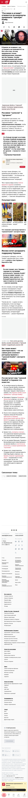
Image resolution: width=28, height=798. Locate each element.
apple (16, 751)
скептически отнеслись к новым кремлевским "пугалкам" (15, 445)
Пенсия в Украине (8, 661)
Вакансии (17, 574)
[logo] (6, 2)
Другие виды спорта (9, 719)
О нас (3, 557)
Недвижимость (8, 698)
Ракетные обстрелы (9, 613)
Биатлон (6, 717)
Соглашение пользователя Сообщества (18, 561)
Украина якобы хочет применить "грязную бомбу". (15, 393)
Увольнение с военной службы (11, 632)
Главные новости (8, 596)
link (15, 541)
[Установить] (14, 787)
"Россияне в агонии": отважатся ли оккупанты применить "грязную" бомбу (21, 6)
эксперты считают (18, 432)
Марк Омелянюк (9, 22)
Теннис (6, 715)
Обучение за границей (9, 693)
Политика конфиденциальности (7, 577)
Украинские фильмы (9, 670)
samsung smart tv (16, 755)
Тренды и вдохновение (10, 704)
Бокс (5, 711)
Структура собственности (18, 577)
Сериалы (6, 676)
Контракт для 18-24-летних (10, 638)
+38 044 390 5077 (19, 535)
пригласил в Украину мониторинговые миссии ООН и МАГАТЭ (14, 418)
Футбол (6, 713)
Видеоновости (7, 602)
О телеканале (5, 566)
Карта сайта (18, 582)
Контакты (17, 571)
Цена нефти (7, 651)
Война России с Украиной (11, 611)
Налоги (6, 659)
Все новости (7, 594)
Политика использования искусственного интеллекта (5, 581)
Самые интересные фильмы (11, 668)
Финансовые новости (9, 655)
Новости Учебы (8, 681)
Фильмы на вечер (8, 672)
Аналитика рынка (8, 700)
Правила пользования (7, 573)
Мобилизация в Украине (11, 630)
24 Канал (4, 6)
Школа (6, 687)
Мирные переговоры (9, 617)
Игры (16, 584)
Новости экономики (10, 649)
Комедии (6, 674)
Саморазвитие (7, 691)
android (6, 751)
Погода (6, 606)
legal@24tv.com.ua (19, 777)
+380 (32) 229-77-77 (10, 776)
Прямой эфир (7, 600)
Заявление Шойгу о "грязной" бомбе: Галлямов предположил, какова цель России (12, 107)
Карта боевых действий (10, 615)
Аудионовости (7, 604)
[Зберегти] (24, 27)
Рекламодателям (6, 571)
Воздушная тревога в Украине (11, 619)
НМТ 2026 (6, 689)
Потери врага (7, 625)
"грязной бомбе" (8, 68)
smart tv (6, 755)
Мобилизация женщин (9, 636)
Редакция (4, 560)
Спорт (6, 709)
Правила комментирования (19, 565)
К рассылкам (9, 741)
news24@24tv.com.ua (7, 535)
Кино (5, 666)
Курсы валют (7, 653)
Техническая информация (18, 569)
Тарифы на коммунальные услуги (12, 657)
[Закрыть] (25, 784)
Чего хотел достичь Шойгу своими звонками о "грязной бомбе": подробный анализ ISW (14, 343)
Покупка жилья (8, 702)
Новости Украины (11, 6)
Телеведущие (5, 568)
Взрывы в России (8, 623)
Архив (16, 580)
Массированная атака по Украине (12, 621)
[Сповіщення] (26, 2)
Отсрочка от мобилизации (10, 640)
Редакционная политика (5, 563)
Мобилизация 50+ (8, 634)
